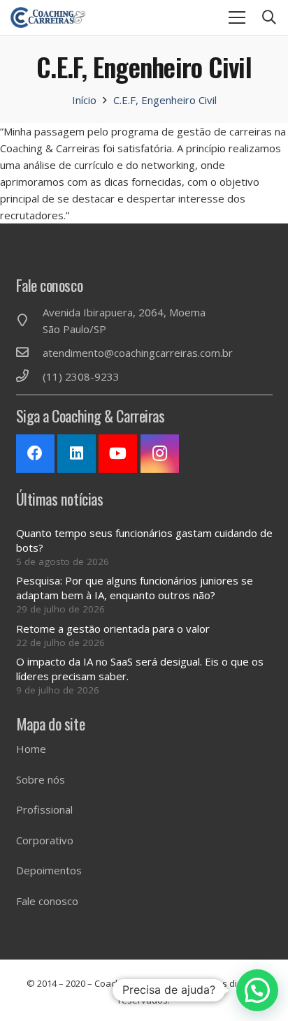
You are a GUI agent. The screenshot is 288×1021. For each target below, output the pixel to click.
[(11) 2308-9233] (29, 376)
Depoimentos (49, 870)
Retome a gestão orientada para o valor (113, 629)
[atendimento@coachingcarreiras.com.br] (29, 352)
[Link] (47, 17)
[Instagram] (160, 453)
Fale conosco (47, 901)
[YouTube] (118, 453)
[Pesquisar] (269, 17)
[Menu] (237, 17)
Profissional (44, 809)
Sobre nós (40, 779)
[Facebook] (35, 453)
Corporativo (44, 840)
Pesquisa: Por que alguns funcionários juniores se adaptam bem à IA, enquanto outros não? (134, 587)
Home (31, 749)
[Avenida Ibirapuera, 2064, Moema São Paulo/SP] (29, 320)
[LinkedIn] (76, 453)
